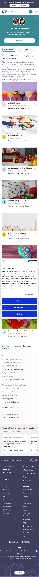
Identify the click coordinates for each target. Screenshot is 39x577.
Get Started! (19, 41)
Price (19, 50)
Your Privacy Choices (28, 551)
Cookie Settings (18, 307)
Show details (28, 294)
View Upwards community (11, 431)
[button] (35, 104)
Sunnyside (17, 346)
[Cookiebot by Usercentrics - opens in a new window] (28, 261)
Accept (19, 301)
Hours (34, 50)
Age (26, 50)
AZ (3, 346)
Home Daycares (9, 50)
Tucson (9, 346)
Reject (19, 314)
